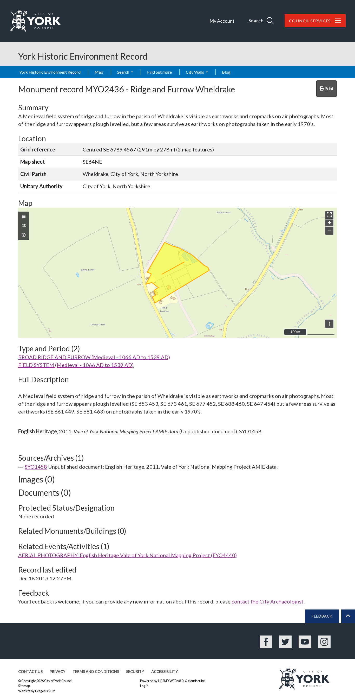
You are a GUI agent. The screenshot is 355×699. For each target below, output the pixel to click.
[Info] (23, 235)
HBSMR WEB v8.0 (171, 681)
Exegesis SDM (45, 691)
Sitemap (24, 686)
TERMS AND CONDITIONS (96, 671)
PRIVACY (57, 671)
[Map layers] (23, 216)
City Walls (195, 71)
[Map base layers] (23, 225)
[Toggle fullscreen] (329, 215)
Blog (226, 71)
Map (99, 71)
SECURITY (135, 671)
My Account (221, 21)
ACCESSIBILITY (164, 671)
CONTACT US (30, 671)
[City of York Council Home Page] (35, 21)
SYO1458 (36, 466)
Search (123, 71)
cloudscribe (196, 681)
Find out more (159, 71)
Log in (144, 686)
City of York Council (58, 681)
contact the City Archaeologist (268, 601)
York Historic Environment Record (50, 71)
